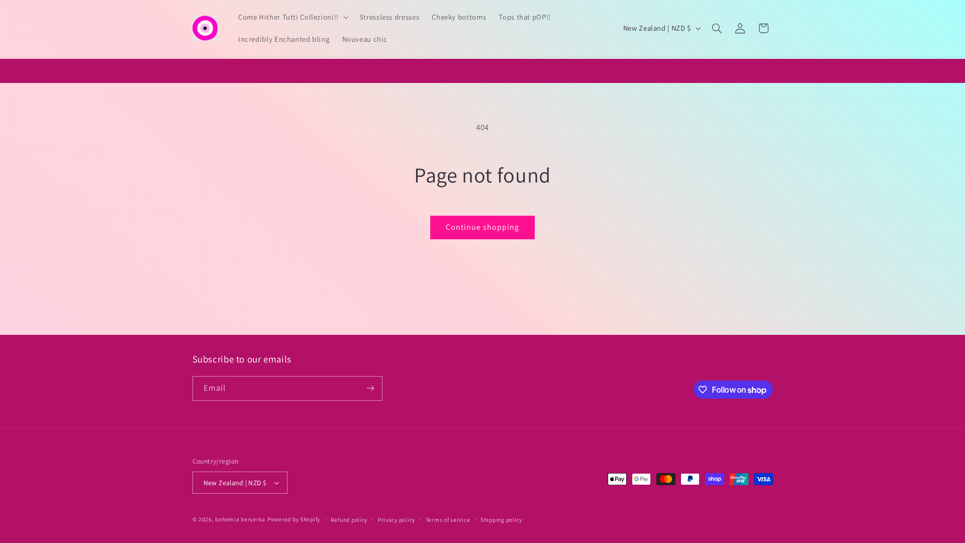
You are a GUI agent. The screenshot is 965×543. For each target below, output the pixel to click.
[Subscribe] (369, 388)
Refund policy (349, 519)
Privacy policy (396, 519)
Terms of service (448, 519)
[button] (292, 17)
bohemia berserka (240, 519)
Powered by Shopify (293, 519)
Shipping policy (501, 519)
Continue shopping (483, 227)
